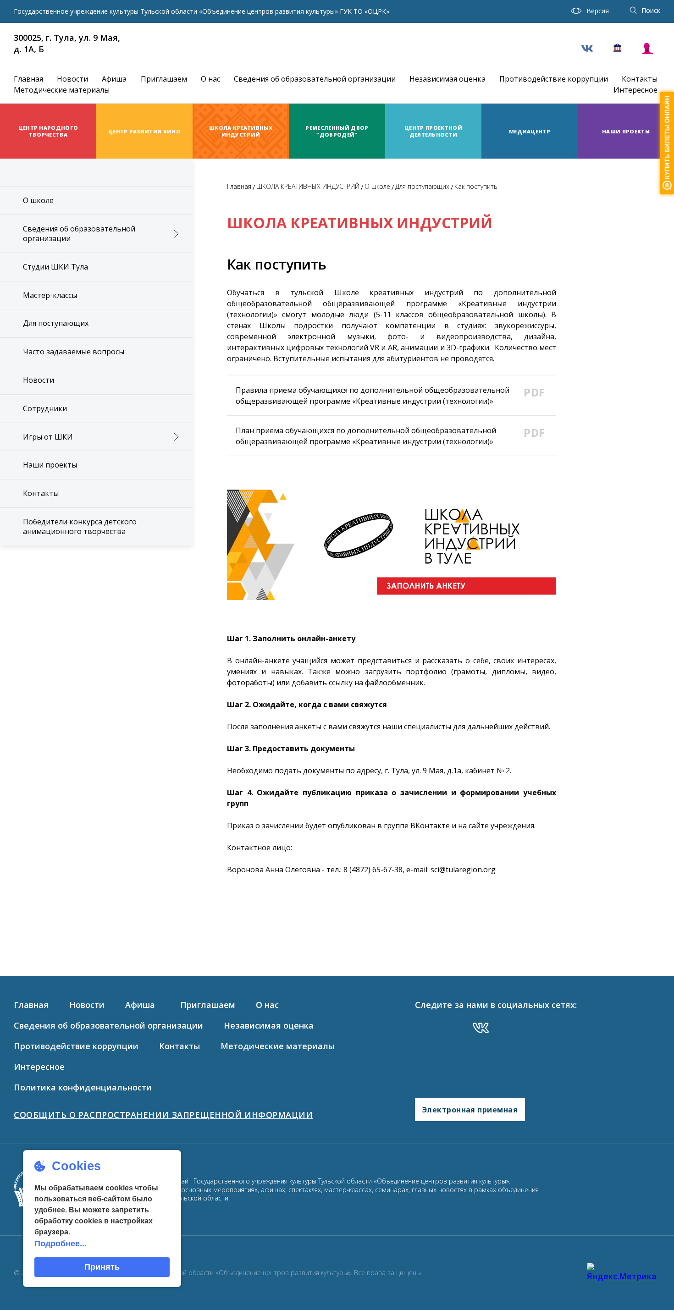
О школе (38, 200)
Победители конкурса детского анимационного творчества (80, 526)
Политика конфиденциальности (83, 1087)
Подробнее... (60, 1243)
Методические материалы (62, 90)
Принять (102, 1266)
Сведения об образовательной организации (315, 79)
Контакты (639, 79)
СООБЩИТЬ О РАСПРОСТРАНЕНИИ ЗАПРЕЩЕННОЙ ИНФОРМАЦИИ (163, 1114)
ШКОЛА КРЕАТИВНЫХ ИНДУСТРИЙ (307, 186)
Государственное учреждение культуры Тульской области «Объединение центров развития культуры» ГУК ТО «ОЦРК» (201, 12)
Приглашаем (164, 79)
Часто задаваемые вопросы (73, 352)
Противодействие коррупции (553, 79)
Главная (28, 79)
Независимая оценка (447, 79)
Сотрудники (45, 408)
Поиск (650, 10)
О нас (210, 79)
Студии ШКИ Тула (55, 267)
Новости (72, 79)
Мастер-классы (50, 295)
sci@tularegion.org (463, 869)
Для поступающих (55, 323)
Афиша (114, 79)
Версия (597, 10)
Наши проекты (50, 465)
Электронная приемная (470, 1110)
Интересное (635, 90)
